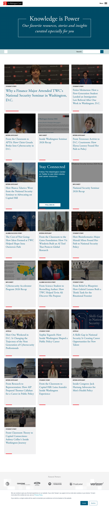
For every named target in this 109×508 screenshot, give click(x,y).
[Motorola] (55, 484)
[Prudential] (76, 484)
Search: (79, 51)
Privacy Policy (38, 495)
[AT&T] (7, 484)
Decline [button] (93, 503)
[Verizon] (97, 484)
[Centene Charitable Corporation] (23, 484)
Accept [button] (84, 503)
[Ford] (37, 484)
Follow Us (49, 205)
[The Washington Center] (13, 3)
